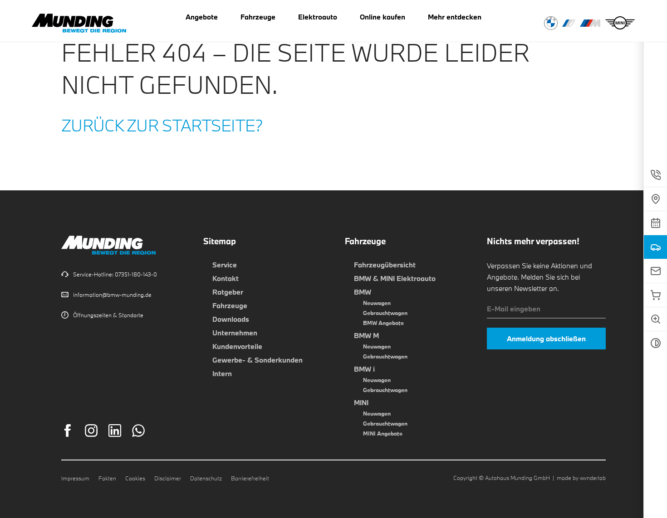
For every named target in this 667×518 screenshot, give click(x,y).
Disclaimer (167, 478)
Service (224, 264)
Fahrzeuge (229, 305)
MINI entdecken (620, 23)
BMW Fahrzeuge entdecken (551, 23)
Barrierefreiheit (250, 478)
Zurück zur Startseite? (162, 125)
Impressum (75, 478)
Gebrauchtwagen (385, 312)
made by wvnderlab (581, 477)
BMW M (366, 335)
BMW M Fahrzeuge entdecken (590, 23)
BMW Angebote (383, 322)
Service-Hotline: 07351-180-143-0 (115, 274)
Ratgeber (227, 291)
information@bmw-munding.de (112, 294)
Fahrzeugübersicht (385, 264)
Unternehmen (234, 332)
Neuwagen (377, 302)
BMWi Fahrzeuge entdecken (568, 23)
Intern (222, 373)
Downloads (230, 319)
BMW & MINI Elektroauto (395, 278)
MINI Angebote (382, 433)
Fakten (107, 478)
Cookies (135, 478)
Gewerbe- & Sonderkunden (257, 359)
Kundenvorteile (237, 346)
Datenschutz (206, 478)
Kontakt (225, 278)
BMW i (364, 368)
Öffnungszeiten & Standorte (108, 315)
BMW (362, 291)
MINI (361, 402)
